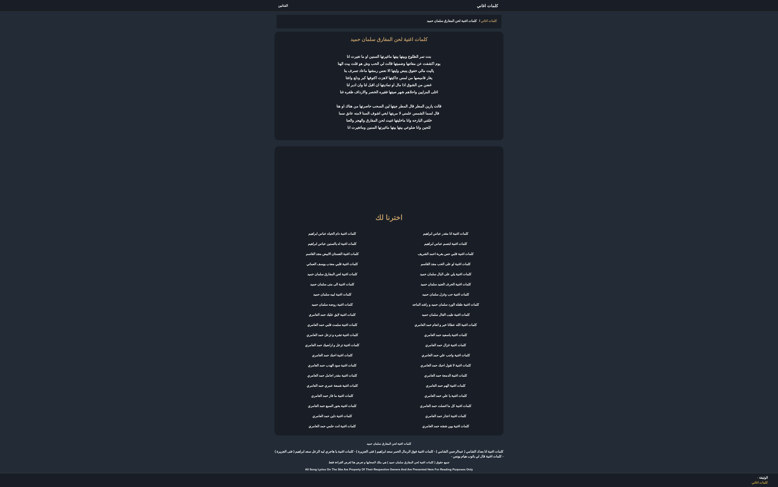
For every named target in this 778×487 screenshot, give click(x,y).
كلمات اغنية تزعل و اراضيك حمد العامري (332, 345)
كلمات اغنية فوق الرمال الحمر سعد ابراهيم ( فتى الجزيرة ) (394, 451)
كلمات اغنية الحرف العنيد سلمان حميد (446, 284)
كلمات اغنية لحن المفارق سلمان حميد (332, 274)
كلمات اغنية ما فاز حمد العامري (332, 395)
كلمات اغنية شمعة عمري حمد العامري (332, 385)
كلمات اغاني (487, 5)
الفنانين (283, 5)
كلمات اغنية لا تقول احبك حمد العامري (445, 365)
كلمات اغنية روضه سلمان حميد (332, 304)
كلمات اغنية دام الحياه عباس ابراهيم (332, 233)
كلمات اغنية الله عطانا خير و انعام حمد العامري (446, 324)
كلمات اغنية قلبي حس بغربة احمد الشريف (446, 254)
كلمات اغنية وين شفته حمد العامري (445, 426)
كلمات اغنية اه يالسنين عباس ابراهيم (332, 243)
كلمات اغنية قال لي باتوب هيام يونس (477, 456)
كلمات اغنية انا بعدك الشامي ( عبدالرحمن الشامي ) (469, 451)
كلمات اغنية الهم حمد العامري (446, 385)
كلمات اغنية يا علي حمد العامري (445, 395)
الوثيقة (763, 477)
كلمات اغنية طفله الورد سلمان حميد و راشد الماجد (445, 304)
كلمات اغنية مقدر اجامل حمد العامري (332, 375)
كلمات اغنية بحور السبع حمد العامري (332, 406)
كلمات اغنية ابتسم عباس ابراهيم (445, 243)
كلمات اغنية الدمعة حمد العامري (445, 375)
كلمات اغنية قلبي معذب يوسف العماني (332, 264)
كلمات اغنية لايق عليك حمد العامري (332, 314)
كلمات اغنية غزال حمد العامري (445, 345)
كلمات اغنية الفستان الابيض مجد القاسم (332, 254)
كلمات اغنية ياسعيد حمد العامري (445, 335)
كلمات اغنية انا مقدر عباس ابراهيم (445, 233)
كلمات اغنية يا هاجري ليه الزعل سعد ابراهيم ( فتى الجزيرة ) (314, 451)
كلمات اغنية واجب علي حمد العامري (446, 355)
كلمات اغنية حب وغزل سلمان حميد (445, 294)
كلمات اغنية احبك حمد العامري (332, 355)
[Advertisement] (389, 177)
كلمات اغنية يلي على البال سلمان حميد (445, 274)
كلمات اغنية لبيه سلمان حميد (332, 294)
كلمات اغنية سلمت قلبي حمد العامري (332, 324)
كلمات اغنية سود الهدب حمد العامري (332, 365)
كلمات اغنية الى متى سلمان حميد (332, 284)
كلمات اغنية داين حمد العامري (332, 416)
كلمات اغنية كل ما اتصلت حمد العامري (445, 406)
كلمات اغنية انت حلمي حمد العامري (332, 426)
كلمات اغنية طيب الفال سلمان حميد (446, 314)
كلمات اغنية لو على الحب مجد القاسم (446, 264)
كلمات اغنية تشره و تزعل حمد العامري (332, 335)
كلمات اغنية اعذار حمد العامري (445, 416)
